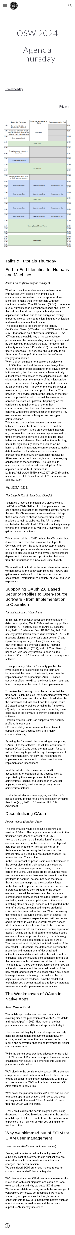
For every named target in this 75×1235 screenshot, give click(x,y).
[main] (37, 45)
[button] (5, 5)
